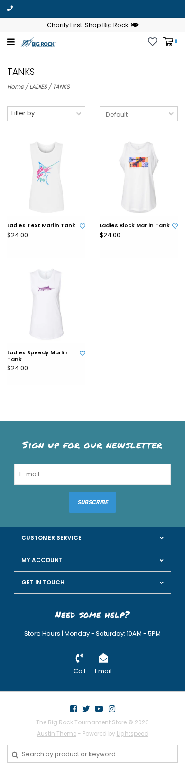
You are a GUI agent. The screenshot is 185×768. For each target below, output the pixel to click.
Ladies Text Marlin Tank (41, 225)
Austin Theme (56, 734)
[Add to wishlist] (82, 226)
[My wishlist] (152, 41)
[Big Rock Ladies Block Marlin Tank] (139, 177)
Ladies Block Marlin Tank (135, 225)
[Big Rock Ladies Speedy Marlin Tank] (46, 304)
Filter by (23, 113)
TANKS (61, 87)
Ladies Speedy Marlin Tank (37, 356)
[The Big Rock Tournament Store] (38, 41)
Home (15, 87)
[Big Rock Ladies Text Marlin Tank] (46, 177)
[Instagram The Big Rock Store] (112, 708)
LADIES (38, 87)
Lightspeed (132, 734)
